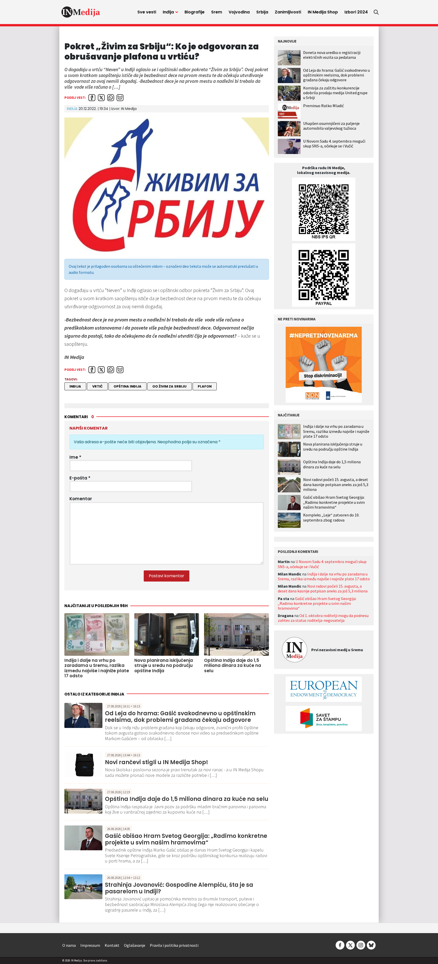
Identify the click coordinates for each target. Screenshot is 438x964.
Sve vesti (146, 12)
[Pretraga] (376, 12)
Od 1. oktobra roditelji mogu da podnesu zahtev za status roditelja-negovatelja (323, 618)
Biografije (195, 12)
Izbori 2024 (356, 12)
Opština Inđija (127, 386)
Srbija (262, 12)
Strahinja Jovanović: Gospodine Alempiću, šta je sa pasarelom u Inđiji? (179, 888)
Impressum (90, 945)
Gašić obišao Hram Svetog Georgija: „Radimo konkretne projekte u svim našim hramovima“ (186, 839)
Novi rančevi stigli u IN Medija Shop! (156, 762)
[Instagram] (361, 944)
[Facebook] (340, 944)
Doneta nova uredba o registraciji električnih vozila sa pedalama (331, 55)
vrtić (97, 386)
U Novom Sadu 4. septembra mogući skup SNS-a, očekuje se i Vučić (334, 143)
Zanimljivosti (288, 12)
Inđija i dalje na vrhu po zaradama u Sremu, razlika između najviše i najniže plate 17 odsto (336, 431)
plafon (205, 386)
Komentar (80, 499)
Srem (216, 12)
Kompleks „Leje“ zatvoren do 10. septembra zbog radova (331, 517)
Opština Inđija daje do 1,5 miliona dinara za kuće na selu (186, 799)
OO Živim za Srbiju (169, 386)
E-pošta (79, 478)
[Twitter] (350, 944)
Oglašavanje (134, 945)
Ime (75, 457)
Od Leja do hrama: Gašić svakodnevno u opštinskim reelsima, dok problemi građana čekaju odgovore (180, 716)
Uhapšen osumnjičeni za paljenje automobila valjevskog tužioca (331, 126)
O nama (69, 945)
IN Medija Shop (323, 12)
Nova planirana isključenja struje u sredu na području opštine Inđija (332, 446)
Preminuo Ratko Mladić (323, 105)
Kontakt (112, 945)
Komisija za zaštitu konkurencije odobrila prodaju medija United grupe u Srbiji (335, 92)
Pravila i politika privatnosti (174, 945)
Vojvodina (239, 12)
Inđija (168, 12)
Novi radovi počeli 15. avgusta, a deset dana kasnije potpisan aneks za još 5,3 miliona (335, 484)
